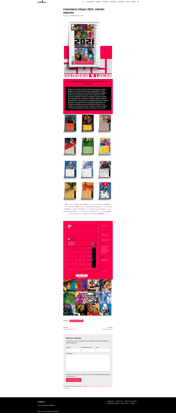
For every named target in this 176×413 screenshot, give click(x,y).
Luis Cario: (81, 213)
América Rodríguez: (91, 204)
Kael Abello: (71, 209)
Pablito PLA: (86, 209)
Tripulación (121, 1)
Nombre (68, 347)
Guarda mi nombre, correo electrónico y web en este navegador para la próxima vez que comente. (88, 375)
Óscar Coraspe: (79, 211)
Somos (128, 1)
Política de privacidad (113, 403)
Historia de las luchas (76, 320)
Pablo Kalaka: (70, 204)
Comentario (69, 353)
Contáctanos (110, 401)
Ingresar (132, 403)
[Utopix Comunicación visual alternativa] (41, 2)
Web (97, 347)
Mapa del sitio (124, 403)
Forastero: (103, 206)
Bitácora (98, 1)
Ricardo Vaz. (106, 213)
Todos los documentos (131, 401)
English (134, 1)
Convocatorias (90, 1)
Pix (83, 1)
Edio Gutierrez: (99, 211)
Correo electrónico (86, 347)
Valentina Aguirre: (82, 206)
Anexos (82, 15)
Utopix (66, 15)
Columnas (105, 1)
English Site (119, 401)
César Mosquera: (108, 209)
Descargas (113, 1)
